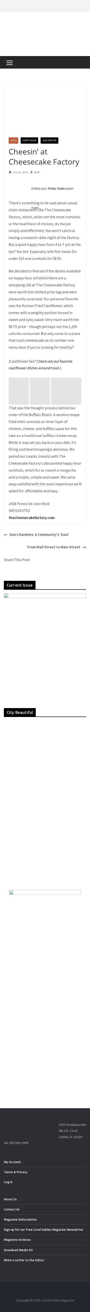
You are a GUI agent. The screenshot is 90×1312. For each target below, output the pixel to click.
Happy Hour (29, 140)
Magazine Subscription (20, 1219)
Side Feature (49, 140)
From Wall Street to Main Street (53, 547)
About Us (10, 1199)
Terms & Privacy (15, 1172)
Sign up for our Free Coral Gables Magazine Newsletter (43, 1229)
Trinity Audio (56, 188)
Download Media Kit (18, 1250)
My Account (12, 1162)
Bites (13, 140)
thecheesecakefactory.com (31, 517)
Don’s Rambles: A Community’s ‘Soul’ (39, 534)
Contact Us (12, 1209)
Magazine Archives (17, 1239)
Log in (8, 1182)
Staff (36, 172)
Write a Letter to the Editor (24, 1260)
